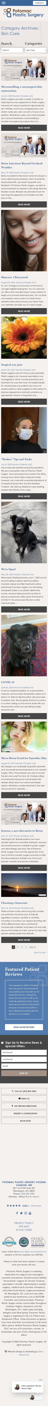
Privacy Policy (24, 1223)
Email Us (25, 1098)
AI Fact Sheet (24, 1229)
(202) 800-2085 (27, 1193)
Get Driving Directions (25, 1106)
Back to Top (39, 952)
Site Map (24, 1226)
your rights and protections (33, 1251)
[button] (3, 3)
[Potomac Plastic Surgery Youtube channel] (30, 1214)
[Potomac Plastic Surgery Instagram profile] (25, 1214)
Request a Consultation (25, 1113)
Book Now (25, 1121)
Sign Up (23, 1073)
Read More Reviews (24, 1027)
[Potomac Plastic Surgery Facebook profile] (17, 1214)
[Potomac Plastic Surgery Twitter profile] (21, 1214)
